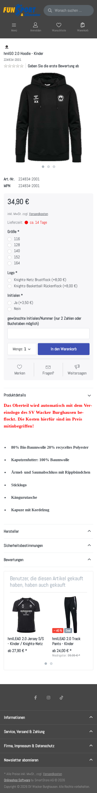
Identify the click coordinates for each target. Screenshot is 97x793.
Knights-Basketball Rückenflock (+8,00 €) (45, 286)
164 (17, 263)
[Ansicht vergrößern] (48, 117)
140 (17, 250)
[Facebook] (35, 697)
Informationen (14, 717)
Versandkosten (38, 214)
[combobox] (69, 10)
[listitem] (48, 117)
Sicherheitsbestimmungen (23, 545)
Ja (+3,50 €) (23, 302)
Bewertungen (13, 559)
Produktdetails (15, 395)
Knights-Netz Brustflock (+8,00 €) (40, 279)
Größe (11, 231)
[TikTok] (61, 697)
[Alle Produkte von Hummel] (7, 47)
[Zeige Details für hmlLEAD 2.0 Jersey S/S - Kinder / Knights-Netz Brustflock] (26, 614)
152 (17, 257)
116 (17, 238)
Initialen (13, 295)
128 (17, 244)
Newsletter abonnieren (21, 760)
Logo (10, 272)
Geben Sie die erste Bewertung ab (53, 66)
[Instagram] (48, 697)
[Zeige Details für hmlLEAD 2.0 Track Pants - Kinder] (70, 614)
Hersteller (11, 531)
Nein (17, 308)
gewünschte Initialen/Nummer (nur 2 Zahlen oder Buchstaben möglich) (44, 321)
